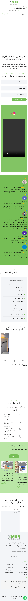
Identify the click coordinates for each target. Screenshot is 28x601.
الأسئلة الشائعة (9, 564)
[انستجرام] (14, 556)
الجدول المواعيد (23, 572)
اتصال (25, 574)
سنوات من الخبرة (21, 81)
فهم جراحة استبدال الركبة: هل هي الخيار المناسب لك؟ (8, 476)
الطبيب (25, 567)
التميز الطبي (22, 88)
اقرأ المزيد (14, 456)
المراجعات (10, 567)
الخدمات (25, 569)
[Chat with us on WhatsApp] (25, 598)
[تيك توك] (11, 556)
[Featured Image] (21, 467)
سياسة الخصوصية (9, 572)
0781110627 (23, 548)
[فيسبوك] (16, 556)
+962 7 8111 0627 (13, 10)
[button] (14, 82)
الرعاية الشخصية (21, 94)
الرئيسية (25, 564)
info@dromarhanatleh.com (19, 551)
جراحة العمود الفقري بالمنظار (18, 587)
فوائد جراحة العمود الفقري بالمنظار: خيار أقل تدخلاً (21, 480)
